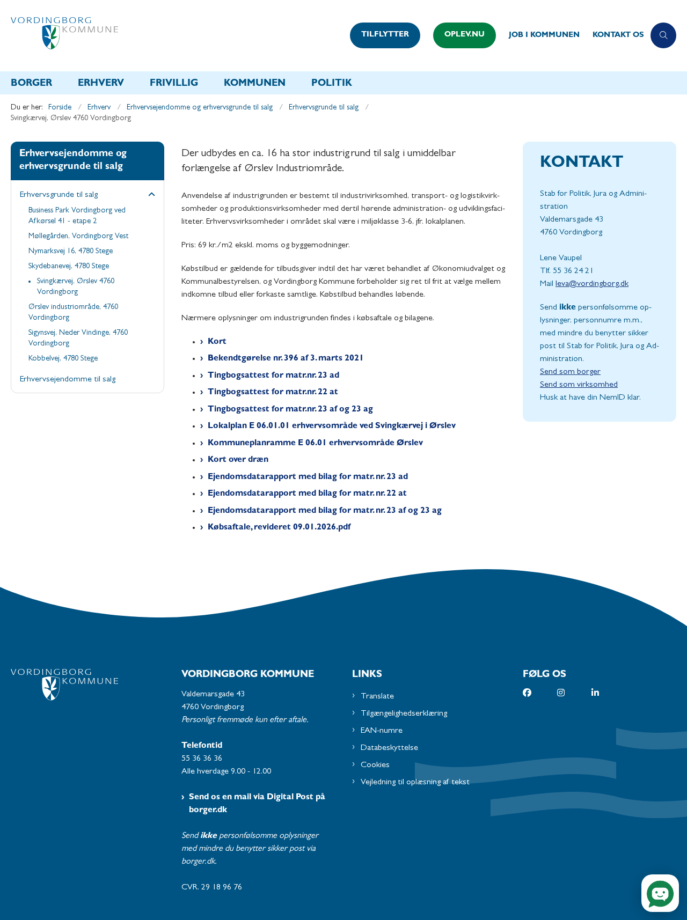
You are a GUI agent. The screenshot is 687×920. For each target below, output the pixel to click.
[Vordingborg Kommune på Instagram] (574, 692)
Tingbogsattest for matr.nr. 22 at (273, 392)
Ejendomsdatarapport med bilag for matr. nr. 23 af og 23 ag (325, 511)
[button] (149, 196)
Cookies (375, 765)
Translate (377, 697)
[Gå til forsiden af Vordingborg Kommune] (177, 35)
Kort (217, 342)
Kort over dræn (238, 460)
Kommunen (255, 84)
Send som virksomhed (579, 385)
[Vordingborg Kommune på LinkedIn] (608, 692)
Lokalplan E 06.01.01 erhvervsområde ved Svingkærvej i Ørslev (332, 426)
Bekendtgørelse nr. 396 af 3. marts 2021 (286, 359)
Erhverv (101, 84)
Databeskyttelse (389, 748)
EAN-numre (382, 731)
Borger (31, 84)
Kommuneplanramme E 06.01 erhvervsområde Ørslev (315, 443)
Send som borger (570, 372)
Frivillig (174, 84)
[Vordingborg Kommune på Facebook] (540, 692)
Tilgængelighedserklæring (404, 714)
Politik (331, 84)
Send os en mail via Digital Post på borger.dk (257, 804)
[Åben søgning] (663, 35)
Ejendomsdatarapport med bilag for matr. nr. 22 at (307, 494)
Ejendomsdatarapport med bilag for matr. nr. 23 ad (308, 477)
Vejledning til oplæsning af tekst (415, 782)
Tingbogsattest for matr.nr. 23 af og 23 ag (290, 410)
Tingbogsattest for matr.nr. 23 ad (273, 376)
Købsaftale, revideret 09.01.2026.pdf (279, 528)
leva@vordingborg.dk (592, 284)
